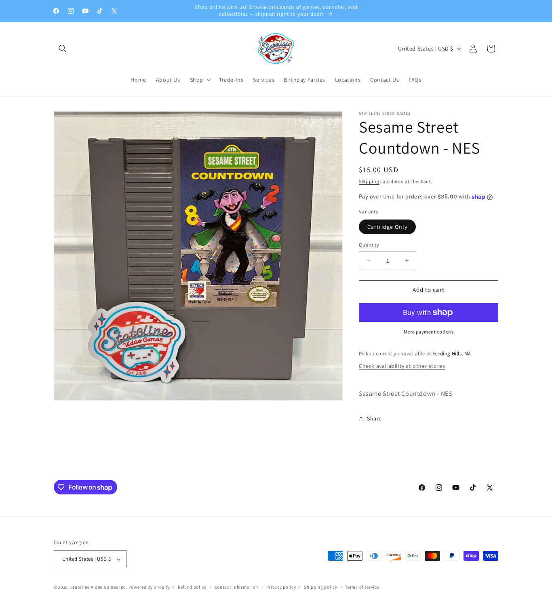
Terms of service (362, 587)
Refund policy (192, 587)
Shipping (369, 181)
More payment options (428, 332)
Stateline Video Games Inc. (98, 587)
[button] (63, 48)
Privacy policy (281, 587)
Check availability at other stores (402, 366)
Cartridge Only (387, 226)
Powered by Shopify (149, 587)
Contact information (236, 587)
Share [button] (374, 418)
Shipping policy (320, 587)
